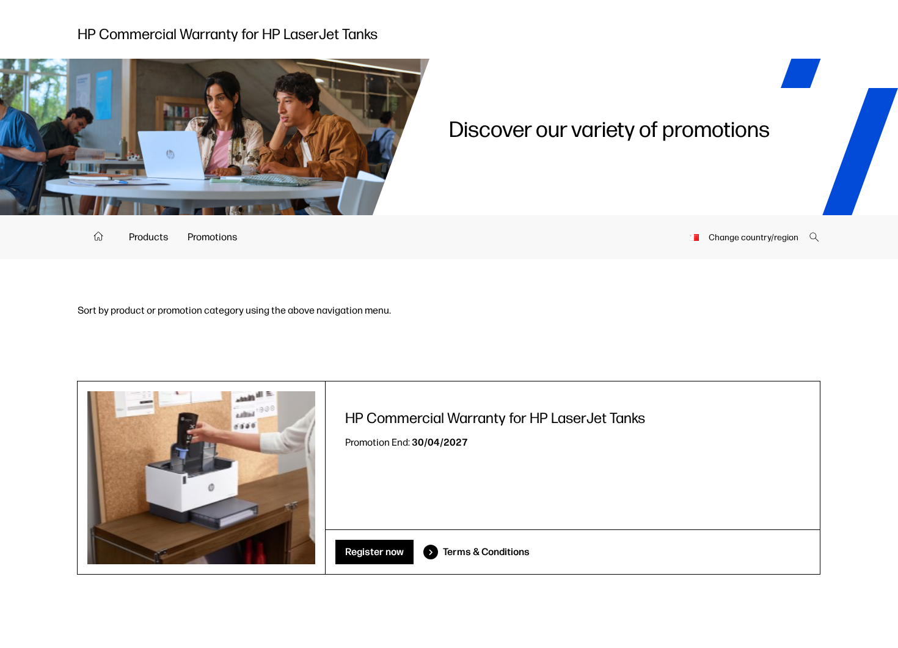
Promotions (212, 237)
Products (148, 237)
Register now (374, 552)
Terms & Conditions (486, 552)
